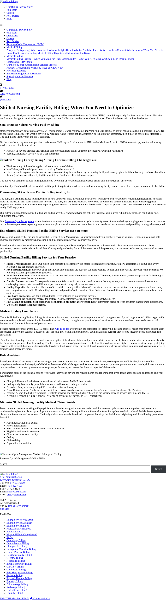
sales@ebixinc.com (10, 93)
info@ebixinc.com (16, 491)
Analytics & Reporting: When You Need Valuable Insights (36, 50)
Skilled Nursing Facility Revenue (23, 73)
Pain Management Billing (19, 572)
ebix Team (11, 9)
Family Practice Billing (18, 552)
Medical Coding (14, 56)
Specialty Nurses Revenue (19, 76)
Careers (10, 12)
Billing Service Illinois (17, 525)
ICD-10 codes (61, 328)
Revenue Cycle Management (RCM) (25, 44)
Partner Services (14, 531)
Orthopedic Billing (16, 569)
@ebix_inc (5, 99)
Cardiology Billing (16, 540)
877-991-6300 (17, 482)
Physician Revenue (16, 70)
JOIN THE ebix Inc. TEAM (14, 598)
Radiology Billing (15, 587)
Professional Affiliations (18, 528)
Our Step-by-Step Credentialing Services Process (31, 64)
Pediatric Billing (14, 575)
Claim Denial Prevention (19, 61)
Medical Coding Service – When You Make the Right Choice (37, 59)
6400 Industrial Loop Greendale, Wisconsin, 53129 (15, 478)
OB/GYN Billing (15, 566)
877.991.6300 (7, 87)
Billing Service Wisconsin (19, 519)
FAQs (9, 537)
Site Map (4, 508)
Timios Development (18, 505)
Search (3, 464)
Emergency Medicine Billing (21, 549)
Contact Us (12, 35)
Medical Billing (14, 47)
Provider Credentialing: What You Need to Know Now (34, 67)
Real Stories (12, 15)
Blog (9, 18)
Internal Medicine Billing (19, 563)
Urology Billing (14, 593)
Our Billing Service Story (19, 7)
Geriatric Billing (14, 557)
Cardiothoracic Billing (17, 543)
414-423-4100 (15, 485)
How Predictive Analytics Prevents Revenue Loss (91, 50)
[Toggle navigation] (1, 25)
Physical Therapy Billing (19, 578)
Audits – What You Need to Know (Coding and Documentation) (102, 59)
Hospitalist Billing (15, 560)
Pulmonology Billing (17, 584)
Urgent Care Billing (16, 590)
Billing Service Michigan (19, 522)
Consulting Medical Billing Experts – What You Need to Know (58, 53)
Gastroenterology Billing (19, 555)
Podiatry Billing (14, 581)
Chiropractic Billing (16, 546)
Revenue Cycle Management (19, 221)
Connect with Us (41, 598)
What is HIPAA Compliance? (21, 534)
